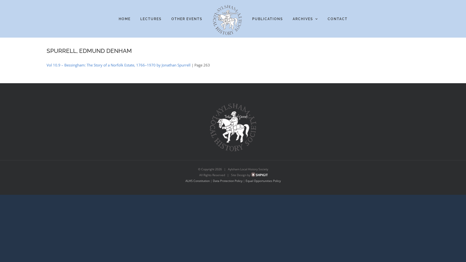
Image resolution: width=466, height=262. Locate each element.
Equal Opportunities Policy (263, 181)
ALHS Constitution (197, 181)
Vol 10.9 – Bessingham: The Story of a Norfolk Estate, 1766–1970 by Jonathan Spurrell (119, 65)
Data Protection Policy (227, 181)
